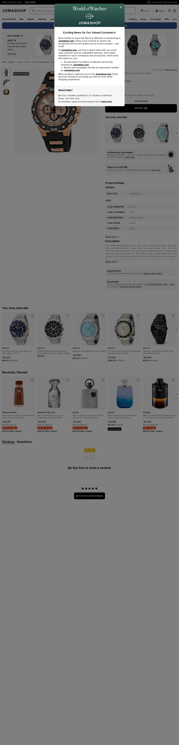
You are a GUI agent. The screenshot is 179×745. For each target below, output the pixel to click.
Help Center (107, 101)
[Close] (121, 7)
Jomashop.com (66, 41)
